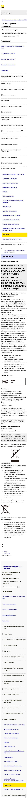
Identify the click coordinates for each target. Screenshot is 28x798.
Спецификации (6, 206)
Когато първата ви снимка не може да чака (12, 47)
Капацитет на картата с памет (11, 215)
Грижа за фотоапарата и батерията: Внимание (12, 201)
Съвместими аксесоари (9, 187)
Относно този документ (8, 59)
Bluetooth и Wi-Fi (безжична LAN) (11, 239)
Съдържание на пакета (8, 53)
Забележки (4, 70)
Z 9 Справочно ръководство (12, 250)
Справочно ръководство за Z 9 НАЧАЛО (14, 20)
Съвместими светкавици (10, 183)
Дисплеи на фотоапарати (9, 178)
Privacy (5, 551)
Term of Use (7, 553)
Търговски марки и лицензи (10, 224)
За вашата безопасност (8, 65)
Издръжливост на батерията (10, 220)
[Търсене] (18, 36)
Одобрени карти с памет (9, 211)
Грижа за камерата (8, 196)
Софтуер (5, 192)
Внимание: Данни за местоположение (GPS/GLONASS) (13, 229)
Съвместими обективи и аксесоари (13, 174)
